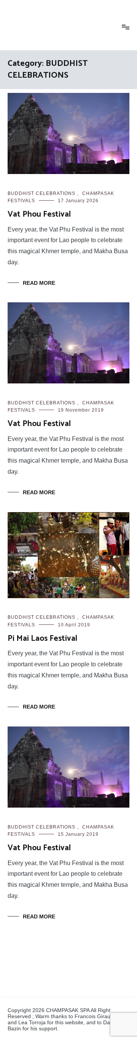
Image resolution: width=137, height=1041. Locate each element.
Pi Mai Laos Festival (42, 638)
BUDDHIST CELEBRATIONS (41, 193)
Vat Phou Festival (39, 214)
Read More (39, 283)
